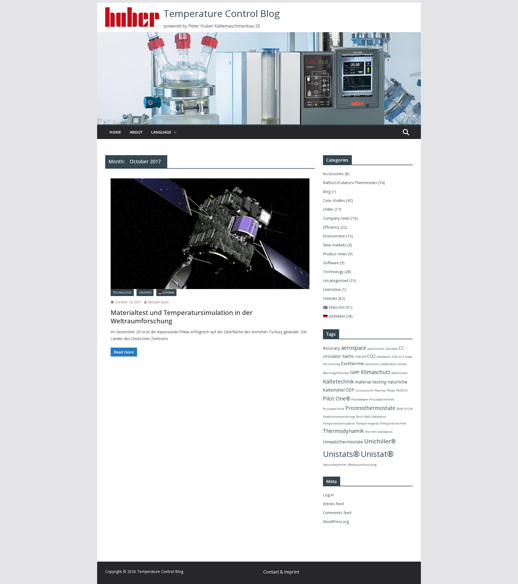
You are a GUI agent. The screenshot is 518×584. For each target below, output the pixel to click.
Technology (122, 292)
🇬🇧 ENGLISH (334, 307)
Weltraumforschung (362, 465)
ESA (394, 357)
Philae (391, 390)
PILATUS (401, 390)
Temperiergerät (367, 423)
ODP (350, 390)
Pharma (380, 390)
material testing (370, 382)
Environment (334, 236)
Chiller (328, 209)
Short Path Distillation (371, 417)
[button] (174, 132)
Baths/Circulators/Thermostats (350, 182)
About (136, 132)
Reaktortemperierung (339, 417)
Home (115, 132)
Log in (328, 494)
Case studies (334, 200)
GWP (355, 372)
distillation (384, 357)
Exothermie (352, 363)
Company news (336, 218)
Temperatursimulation (339, 423)
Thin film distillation (379, 432)
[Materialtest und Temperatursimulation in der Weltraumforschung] (210, 233)
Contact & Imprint (281, 572)
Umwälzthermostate (343, 442)
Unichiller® (380, 441)
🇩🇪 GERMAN (166, 292)
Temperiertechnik (393, 423)
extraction (372, 364)
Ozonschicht (364, 390)
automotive (375, 349)
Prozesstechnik (333, 409)
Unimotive (332, 289)
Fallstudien (388, 364)
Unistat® (377, 454)
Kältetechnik (338, 381)
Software (331, 262)
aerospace (353, 347)
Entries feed (333, 503)
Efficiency (331, 227)
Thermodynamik (343, 430)
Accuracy (331, 348)
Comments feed (337, 512)
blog (326, 191)
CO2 (371, 356)
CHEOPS (360, 357)
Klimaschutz (375, 372)
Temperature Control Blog (221, 13)
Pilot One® (336, 398)
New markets (334, 244)
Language (161, 132)
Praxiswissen (359, 399)
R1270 (408, 409)
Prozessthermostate (370, 408)
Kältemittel (399, 373)
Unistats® (341, 454)
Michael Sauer (158, 302)
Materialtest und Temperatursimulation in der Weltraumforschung (182, 316)
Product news (335, 253)
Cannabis (391, 349)
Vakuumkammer (335, 465)
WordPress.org (336, 521)
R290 (400, 409)
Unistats (145, 292)
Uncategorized (335, 280)
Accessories (333, 173)
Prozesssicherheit (381, 399)
